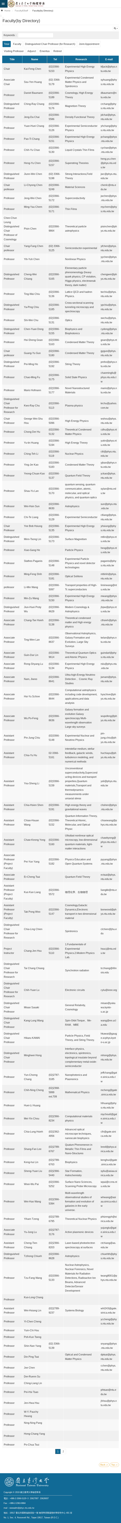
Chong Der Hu (32, 431)
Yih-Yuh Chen (32, 259)
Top (113, 1464)
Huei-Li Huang (32, 1105)
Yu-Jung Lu (30, 1232)
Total (6, 44)
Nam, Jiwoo (30, 679)
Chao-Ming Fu (32, 377)
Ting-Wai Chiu (32, 294)
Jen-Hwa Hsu (31, 1403)
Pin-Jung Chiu (32, 737)
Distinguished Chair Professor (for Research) (50, 44)
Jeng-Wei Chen (32, 198)
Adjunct (31, 51)
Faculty (17, 44)
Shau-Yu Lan (31, 491)
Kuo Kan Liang (32, 892)
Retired (57, 51)
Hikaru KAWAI (32, 1038)
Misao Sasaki (31, 1007)
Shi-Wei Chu (31, 320)
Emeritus (45, 51)
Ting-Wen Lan (32, 639)
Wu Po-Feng (31, 718)
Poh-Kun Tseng (32, 1337)
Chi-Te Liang (31, 517)
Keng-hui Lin (31, 1162)
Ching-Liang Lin (33, 1383)
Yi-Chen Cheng (32, 1321)
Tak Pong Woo (32, 911)
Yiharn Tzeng (31, 1219)
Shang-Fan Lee (32, 1149)
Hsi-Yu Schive (32, 696)
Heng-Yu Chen (32, 163)
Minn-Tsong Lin (32, 539)
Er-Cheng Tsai (32, 876)
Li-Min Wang (31, 587)
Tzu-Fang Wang (33, 1278)
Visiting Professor (14, 51)
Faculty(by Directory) (42, 10)
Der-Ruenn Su (32, 1376)
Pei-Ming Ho (31, 364)
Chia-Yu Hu (30, 755)
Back (102, 1464)
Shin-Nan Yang (32, 1346)
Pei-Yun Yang (31, 861)
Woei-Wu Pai (31, 1184)
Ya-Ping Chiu (31, 307)
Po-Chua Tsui (31, 1444)
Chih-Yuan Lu (31, 990)
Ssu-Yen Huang (33, 82)
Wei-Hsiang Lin (32, 1310)
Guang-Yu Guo (32, 353)
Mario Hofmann (32, 390)
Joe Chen (29, 1367)
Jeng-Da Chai (32, 117)
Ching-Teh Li (31, 453)
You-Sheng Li (31, 783)
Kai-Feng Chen (32, 69)
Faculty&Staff (21, 10)
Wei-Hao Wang (32, 1201)
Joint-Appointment (89, 44)
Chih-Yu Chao (32, 150)
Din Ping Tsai (31, 1356)
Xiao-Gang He (32, 550)
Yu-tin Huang (31, 442)
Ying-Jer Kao (31, 464)
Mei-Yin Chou (31, 1118)
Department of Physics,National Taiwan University (64, 4)
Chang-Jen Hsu (33, 950)
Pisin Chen (30, 228)
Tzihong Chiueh (33, 1256)
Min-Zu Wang (32, 598)
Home (7, 10)
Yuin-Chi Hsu (31, 1330)
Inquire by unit (116, 28)
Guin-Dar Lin (31, 655)
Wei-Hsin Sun (32, 506)
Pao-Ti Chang (32, 139)
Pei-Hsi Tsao (31, 1392)
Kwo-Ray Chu (32, 405)
